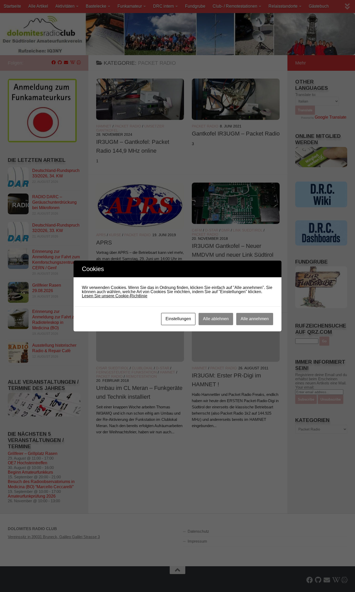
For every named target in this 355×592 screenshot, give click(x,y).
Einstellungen (178, 319)
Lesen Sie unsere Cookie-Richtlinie (114, 296)
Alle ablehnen (216, 319)
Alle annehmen (255, 319)
